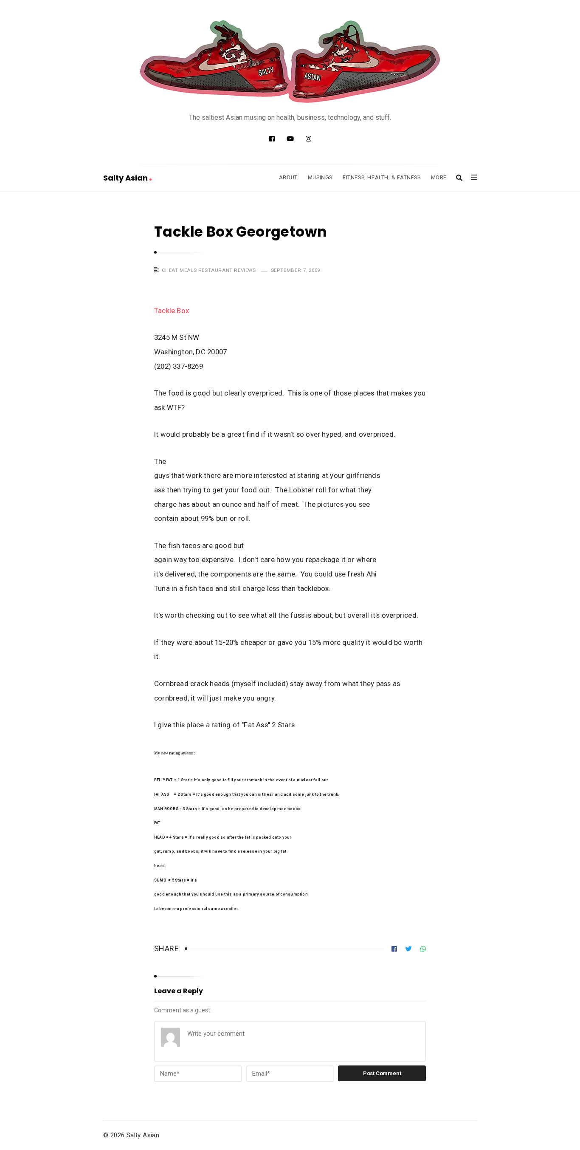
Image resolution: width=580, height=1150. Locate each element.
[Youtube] (290, 139)
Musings (320, 177)
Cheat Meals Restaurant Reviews (209, 270)
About (288, 177)
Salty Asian (126, 177)
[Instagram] (308, 139)
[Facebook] (272, 139)
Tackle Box (172, 310)
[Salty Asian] (290, 61)
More (439, 177)
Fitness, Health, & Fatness (382, 177)
